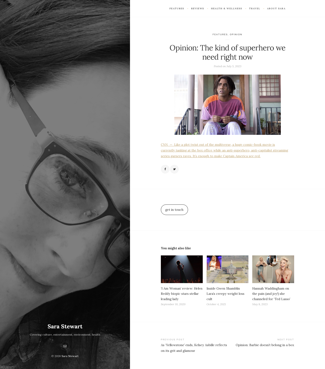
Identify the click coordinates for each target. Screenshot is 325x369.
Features (220, 34)
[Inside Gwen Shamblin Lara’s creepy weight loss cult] (227, 269)
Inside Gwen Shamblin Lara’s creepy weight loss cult (225, 293)
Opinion (236, 34)
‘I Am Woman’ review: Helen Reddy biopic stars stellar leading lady (181, 293)
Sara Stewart (65, 326)
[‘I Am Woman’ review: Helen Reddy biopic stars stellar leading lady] (182, 269)
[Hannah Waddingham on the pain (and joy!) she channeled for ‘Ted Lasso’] (273, 269)
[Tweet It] (174, 169)
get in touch (174, 210)
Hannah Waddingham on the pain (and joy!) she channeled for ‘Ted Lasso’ (271, 293)
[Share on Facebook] (165, 169)
